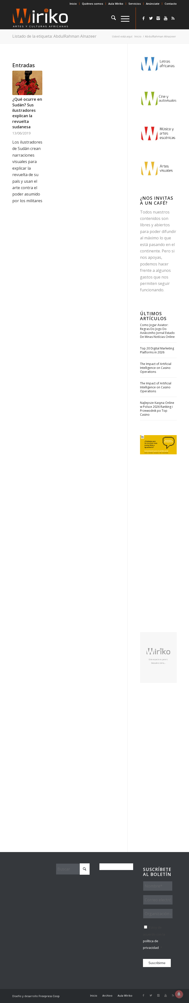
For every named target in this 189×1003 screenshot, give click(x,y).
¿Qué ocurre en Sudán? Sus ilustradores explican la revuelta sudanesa (27, 113)
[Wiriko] (40, 18)
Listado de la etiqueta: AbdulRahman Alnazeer (54, 36)
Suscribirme (156, 963)
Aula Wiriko (115, 3)
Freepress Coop (49, 996)
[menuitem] (73, 3)
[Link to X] (151, 18)
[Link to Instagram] (158, 18)
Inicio (73, 3)
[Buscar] (111, 18)
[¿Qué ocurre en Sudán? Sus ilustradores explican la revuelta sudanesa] (27, 83)
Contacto (171, 3)
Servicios (134, 3)
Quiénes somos (92, 3)
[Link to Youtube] (165, 18)
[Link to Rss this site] (173, 18)
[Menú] (122, 18)
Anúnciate (152, 3)
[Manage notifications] (179, 994)
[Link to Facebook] (143, 18)
